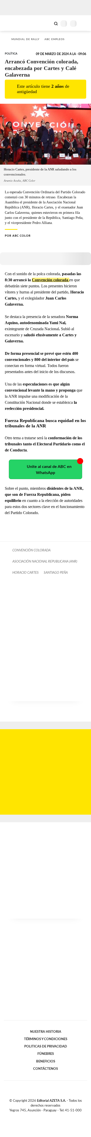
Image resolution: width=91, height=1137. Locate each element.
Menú (84, 23)
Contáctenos (45, 1068)
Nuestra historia (45, 1031)
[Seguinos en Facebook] (38, 1116)
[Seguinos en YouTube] (49, 1116)
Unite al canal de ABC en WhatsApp (49, 470)
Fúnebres (45, 1053)
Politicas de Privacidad (45, 1046)
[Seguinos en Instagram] (54, 1116)
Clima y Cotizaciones (47, 23)
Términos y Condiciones (45, 1039)
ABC (13, 23)
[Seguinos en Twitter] (43, 1116)
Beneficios (45, 1061)
